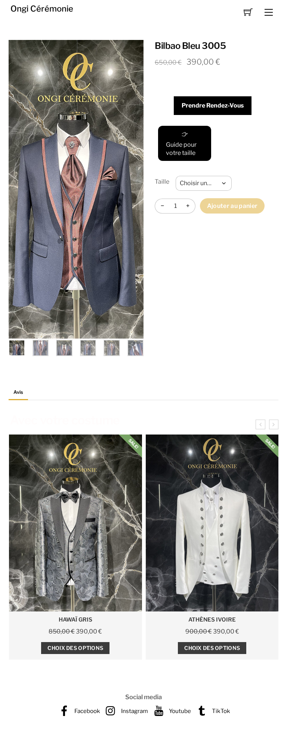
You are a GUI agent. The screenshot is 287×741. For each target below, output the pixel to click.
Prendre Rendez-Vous (213, 105)
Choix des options (75, 648)
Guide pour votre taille (181, 148)
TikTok (220, 710)
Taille (162, 181)
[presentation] (260, 424)
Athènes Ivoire (75, 619)
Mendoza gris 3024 (212, 619)
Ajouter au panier (232, 205)
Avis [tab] (18, 392)
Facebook (86, 710)
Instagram (134, 710)
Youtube (179, 710)
